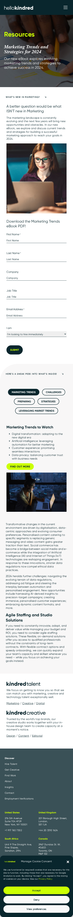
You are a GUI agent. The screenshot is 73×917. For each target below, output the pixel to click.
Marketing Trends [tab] (24, 392)
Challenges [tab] (53, 392)
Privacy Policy (45, 879)
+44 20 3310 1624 (48, 830)
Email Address (15, 309)
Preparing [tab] (24, 401)
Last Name (13, 253)
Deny (36, 899)
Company (12, 271)
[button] (68, 861)
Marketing (12, 703)
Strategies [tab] (48, 401)
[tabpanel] (36, 469)
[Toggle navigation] (65, 7)
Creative (27, 703)
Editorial (37, 735)
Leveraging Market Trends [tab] (36, 410)
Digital (40, 703)
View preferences (36, 909)
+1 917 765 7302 (13, 830)
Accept (36, 890)
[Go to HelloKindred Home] (18, 7)
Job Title (11, 290)
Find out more (20, 466)
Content (23, 735)
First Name (13, 234)
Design (10, 735)
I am (9, 328)
